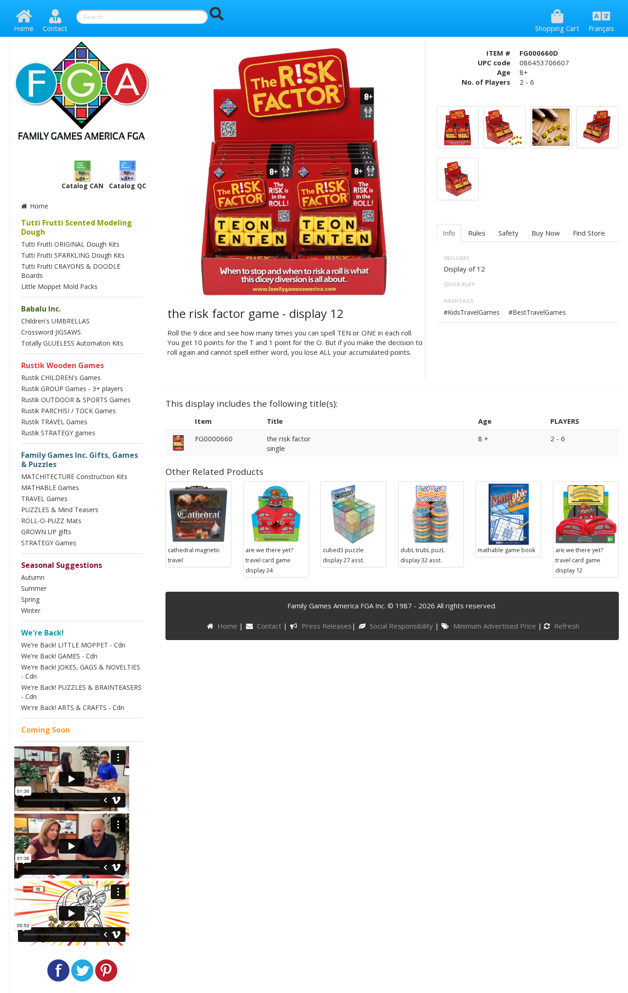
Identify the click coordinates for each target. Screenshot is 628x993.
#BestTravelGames (537, 312)
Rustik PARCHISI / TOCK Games (68, 410)
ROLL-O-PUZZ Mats (51, 520)
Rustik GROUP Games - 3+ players (72, 388)
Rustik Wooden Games (62, 365)
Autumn (33, 577)
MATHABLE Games (50, 487)
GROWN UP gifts (46, 531)
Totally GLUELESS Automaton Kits (72, 343)
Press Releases (326, 625)
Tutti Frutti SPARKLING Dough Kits (73, 255)
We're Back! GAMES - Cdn (59, 656)
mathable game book (507, 550)
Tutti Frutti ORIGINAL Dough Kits (70, 244)
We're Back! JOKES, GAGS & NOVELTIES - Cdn (80, 672)
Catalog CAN (82, 185)
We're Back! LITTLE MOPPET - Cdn (73, 645)
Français (601, 28)
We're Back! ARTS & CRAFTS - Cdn (72, 707)
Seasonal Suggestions (61, 565)
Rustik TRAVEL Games (54, 421)
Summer (33, 588)
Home (24, 28)
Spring (30, 599)
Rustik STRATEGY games (58, 432)
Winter (30, 610)
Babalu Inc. (41, 309)
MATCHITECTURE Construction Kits (74, 476)
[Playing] (551, 126)
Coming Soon (45, 730)
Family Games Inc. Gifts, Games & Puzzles (79, 459)
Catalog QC (127, 185)
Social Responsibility (402, 625)
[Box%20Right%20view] (597, 126)
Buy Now (545, 232)
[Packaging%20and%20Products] (504, 126)
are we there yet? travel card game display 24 (269, 560)
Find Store (589, 232)
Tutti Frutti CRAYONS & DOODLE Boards (70, 271)
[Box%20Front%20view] (457, 126)
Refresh (565, 625)
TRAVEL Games (44, 498)
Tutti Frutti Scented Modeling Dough (76, 227)
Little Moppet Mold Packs (59, 286)
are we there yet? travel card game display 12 (579, 560)
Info (449, 232)
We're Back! (42, 633)
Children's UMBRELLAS (55, 321)
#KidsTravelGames (472, 312)
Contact (55, 28)
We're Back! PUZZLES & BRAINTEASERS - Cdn (81, 692)
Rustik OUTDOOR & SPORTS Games (76, 399)
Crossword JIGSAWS (51, 332)
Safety (508, 232)
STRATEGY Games (48, 542)
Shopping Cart (557, 28)
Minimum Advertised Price (495, 625)
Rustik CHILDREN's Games (61, 377)
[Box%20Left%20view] (457, 178)
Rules (476, 232)
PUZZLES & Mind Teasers (59, 509)
